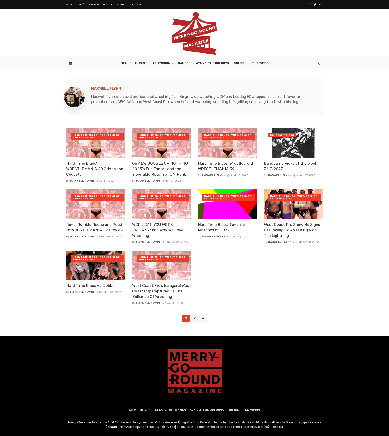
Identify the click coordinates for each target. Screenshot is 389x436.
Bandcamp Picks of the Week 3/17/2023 (290, 166)
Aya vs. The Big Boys (212, 63)
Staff (81, 4)
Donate (107, 4)
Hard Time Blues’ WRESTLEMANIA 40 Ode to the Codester (94, 169)
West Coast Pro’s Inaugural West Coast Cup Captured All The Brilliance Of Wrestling (161, 291)
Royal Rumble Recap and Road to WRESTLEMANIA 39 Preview (95, 227)
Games (183, 63)
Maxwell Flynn (106, 88)
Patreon (94, 4)
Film (123, 63)
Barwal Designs (275, 422)
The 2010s (260, 63)
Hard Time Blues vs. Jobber (91, 285)
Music (140, 63)
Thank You (134, 4)
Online (239, 63)
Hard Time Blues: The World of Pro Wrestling (96, 136)
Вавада (111, 427)
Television (161, 63)
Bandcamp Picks (282, 135)
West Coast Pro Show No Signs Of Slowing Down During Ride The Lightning (292, 230)
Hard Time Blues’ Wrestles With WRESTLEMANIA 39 (226, 166)
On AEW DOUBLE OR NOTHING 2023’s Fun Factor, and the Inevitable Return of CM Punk (160, 169)
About (70, 4)
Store (120, 4)
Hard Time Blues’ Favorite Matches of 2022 (221, 227)
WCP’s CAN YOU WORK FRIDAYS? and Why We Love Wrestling (157, 230)
